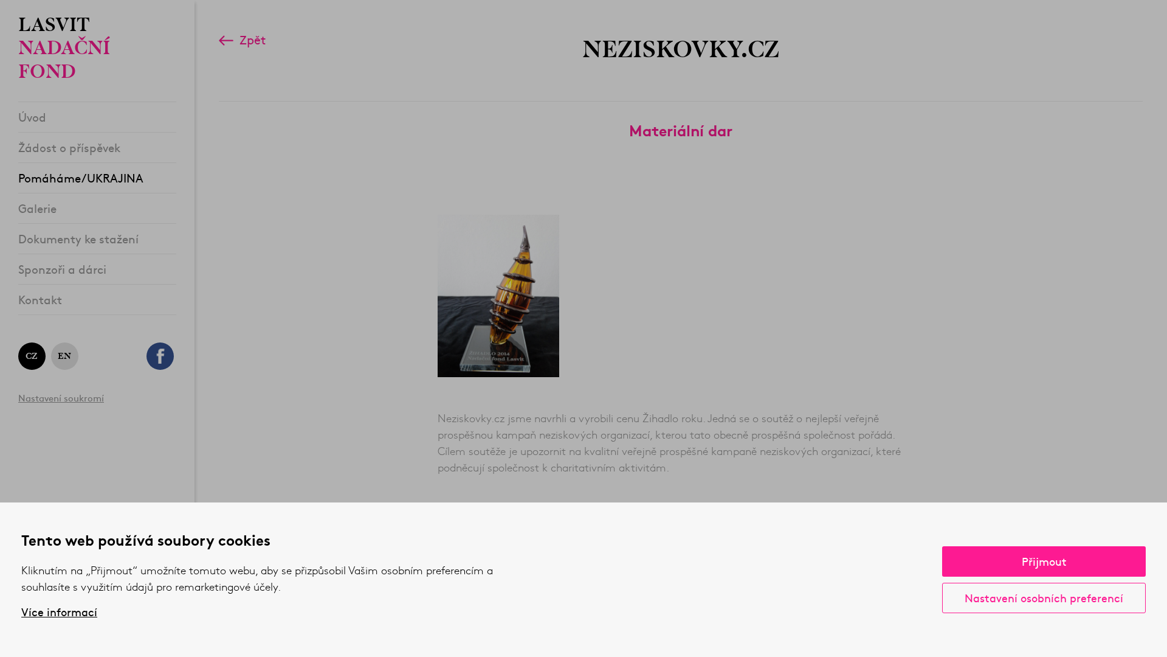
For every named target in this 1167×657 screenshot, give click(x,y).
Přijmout (1044, 561)
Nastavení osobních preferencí (1044, 597)
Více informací (59, 612)
